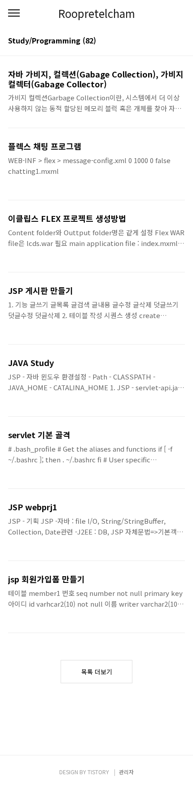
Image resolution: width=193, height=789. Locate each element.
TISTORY (98, 772)
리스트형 (179, 41)
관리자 (126, 772)
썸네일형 (167, 41)
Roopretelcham (96, 13)
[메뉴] (14, 13)
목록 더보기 (96, 671)
